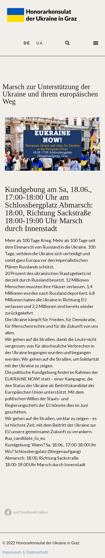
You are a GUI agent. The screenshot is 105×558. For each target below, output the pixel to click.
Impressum (11, 552)
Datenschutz (37, 552)
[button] (96, 43)
